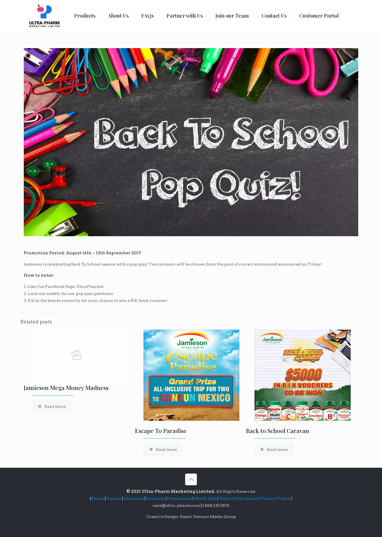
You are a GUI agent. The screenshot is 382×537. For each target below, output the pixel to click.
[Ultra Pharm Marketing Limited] (44, 15)
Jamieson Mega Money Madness (66, 387)
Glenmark (134, 498)
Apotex (115, 498)
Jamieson (156, 498)
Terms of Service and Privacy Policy (255, 498)
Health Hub (205, 498)
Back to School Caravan (277, 430)
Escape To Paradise (161, 430)
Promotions (179, 498)
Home (98, 498)
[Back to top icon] (191, 479)
